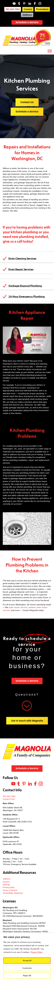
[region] (27, 957)
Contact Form (9, 799)
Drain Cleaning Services (22, 258)
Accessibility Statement (13, 893)
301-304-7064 (9, 796)
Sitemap (6, 884)
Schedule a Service (27, 22)
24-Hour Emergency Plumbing (26, 296)
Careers (6, 882)
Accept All (27, 960)
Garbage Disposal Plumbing (25, 285)
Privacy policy (9, 887)
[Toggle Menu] (49, 51)
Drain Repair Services (21, 269)
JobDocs (6, 879)
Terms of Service (10, 890)
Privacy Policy (36, 952)
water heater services (18, 607)
